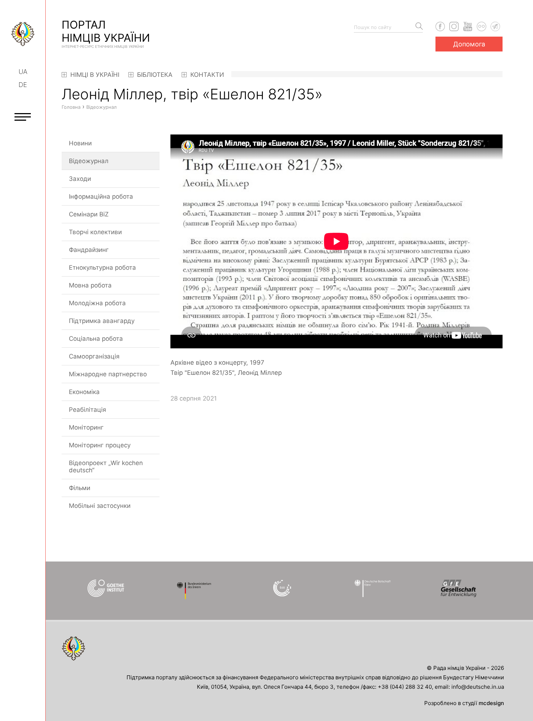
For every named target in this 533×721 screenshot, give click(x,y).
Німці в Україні (94, 74)
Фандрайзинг (89, 249)
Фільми (79, 488)
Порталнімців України (106, 33)
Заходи (80, 178)
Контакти (206, 74)
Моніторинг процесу (100, 445)
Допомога (469, 44)
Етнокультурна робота (102, 267)
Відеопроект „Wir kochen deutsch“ (106, 466)
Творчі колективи (95, 232)
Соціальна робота (96, 338)
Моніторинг (86, 427)
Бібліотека (154, 74)
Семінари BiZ (89, 214)
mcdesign (491, 703)
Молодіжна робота (97, 303)
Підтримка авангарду (102, 320)
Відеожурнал (88, 161)
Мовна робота (90, 285)
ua (22, 71)
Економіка (84, 391)
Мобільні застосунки (100, 505)
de (22, 84)
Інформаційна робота (101, 196)
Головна (71, 107)
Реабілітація (87, 409)
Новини (80, 143)
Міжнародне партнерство (108, 374)
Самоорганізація (94, 356)
